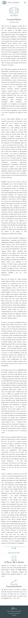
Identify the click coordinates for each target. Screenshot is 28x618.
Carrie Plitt (14, 560)
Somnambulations (14, 586)
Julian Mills (19, 611)
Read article (16, 598)
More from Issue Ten (14, 553)
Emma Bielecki (14, 15)
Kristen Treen (14, 584)
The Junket (14, 3)
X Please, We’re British (14, 562)
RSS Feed (14, 615)
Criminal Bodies (14, 19)
